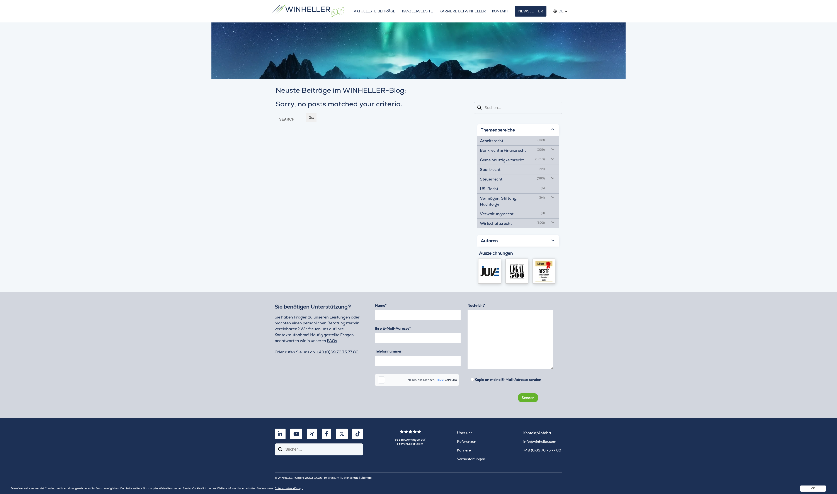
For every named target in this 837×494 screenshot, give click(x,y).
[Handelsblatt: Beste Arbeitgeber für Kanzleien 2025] (543, 271)
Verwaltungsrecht (497, 213)
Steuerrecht (491, 179)
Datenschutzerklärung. (289, 488)
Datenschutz (349, 478)
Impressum (331, 478)
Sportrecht (490, 169)
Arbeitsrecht (491, 140)
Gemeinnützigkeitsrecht (502, 159)
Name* (380, 305)
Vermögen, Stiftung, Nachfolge (498, 201)
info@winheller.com (539, 441)
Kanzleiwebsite (417, 11)
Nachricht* (476, 305)
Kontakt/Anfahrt (537, 433)
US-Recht (489, 188)
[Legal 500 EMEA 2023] (516, 271)
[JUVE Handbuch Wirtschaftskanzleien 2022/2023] (489, 271)
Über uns (464, 433)
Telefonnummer (388, 351)
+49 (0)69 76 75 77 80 (338, 351)
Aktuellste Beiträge (374, 11)
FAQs (332, 340)
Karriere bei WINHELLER (463, 11)
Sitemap (366, 478)
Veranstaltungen (471, 459)
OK (813, 488)
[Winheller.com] (308, 11)
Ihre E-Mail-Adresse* (393, 328)
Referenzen (466, 441)
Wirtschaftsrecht (496, 223)
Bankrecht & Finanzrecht (503, 150)
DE (561, 11)
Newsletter (530, 11)
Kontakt (500, 11)
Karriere (464, 450)
